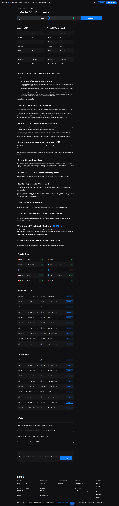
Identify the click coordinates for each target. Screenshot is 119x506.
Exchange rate (27, 2)
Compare (69, 359)
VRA (22, 317)
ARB (45, 386)
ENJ (44, 322)
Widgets (19, 492)
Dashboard (101, 2)
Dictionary (19, 495)
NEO (45, 333)
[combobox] (46, 2)
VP (43, 391)
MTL (44, 365)
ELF (44, 312)
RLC (21, 344)
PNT (21, 365)
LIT (43, 407)
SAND (44, 375)
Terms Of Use (61, 502)
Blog (40, 2)
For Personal (60, 483)
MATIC (22, 386)
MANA (22, 333)
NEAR (44, 306)
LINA (22, 338)
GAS (22, 296)
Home (18, 483)
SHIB (22, 397)
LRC (21, 312)
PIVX (44, 370)
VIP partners (42, 483)
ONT (22, 407)
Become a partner (111, 2)
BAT (21, 301)
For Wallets (42, 488)
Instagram (99, 491)
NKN (44, 359)
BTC (44, 296)
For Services (42, 485)
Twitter (98, 486)
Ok (72, 503)
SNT (21, 322)
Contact (32, 2)
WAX (44, 301)
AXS (44, 317)
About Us (20, 2)
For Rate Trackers (43, 492)
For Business (60, 485)
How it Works (14, 2)
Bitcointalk (99, 494)
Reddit (98, 497)
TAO (22, 328)
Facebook (99, 483)
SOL (22, 306)
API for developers (44, 495)
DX (21, 391)
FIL (21, 359)
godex (19, 8)
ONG (44, 344)
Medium (99, 489)
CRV (44, 402)
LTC (21, 381)
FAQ (36, 2)
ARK (21, 370)
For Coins (42, 490)
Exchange (25, 8)
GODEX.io (57, 226)
